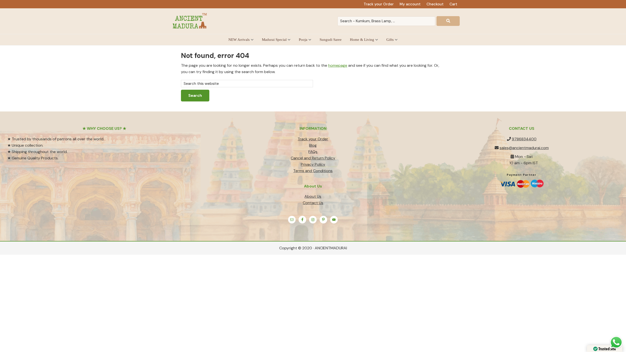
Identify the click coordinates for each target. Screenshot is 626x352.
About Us (312, 196)
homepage (337, 65)
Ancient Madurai (190, 21)
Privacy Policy (313, 164)
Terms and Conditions (313, 170)
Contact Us (313, 202)
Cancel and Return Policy (313, 158)
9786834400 (524, 139)
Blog (313, 145)
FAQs (312, 151)
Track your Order (313, 139)
